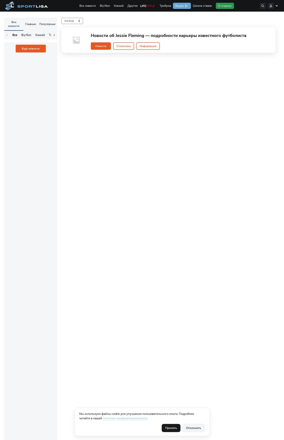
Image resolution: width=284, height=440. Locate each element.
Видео (179, 6)
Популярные (47, 24)
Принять (171, 428)
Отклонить (193, 428)
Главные (30, 24)
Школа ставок (202, 6)
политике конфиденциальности (125, 418)
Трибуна (165, 6)
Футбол (105, 6)
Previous (7, 35)
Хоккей (119, 6)
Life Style (148, 6)
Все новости (87, 6)
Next (54, 35)
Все (14, 35)
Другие (133, 6)
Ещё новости (31, 48)
